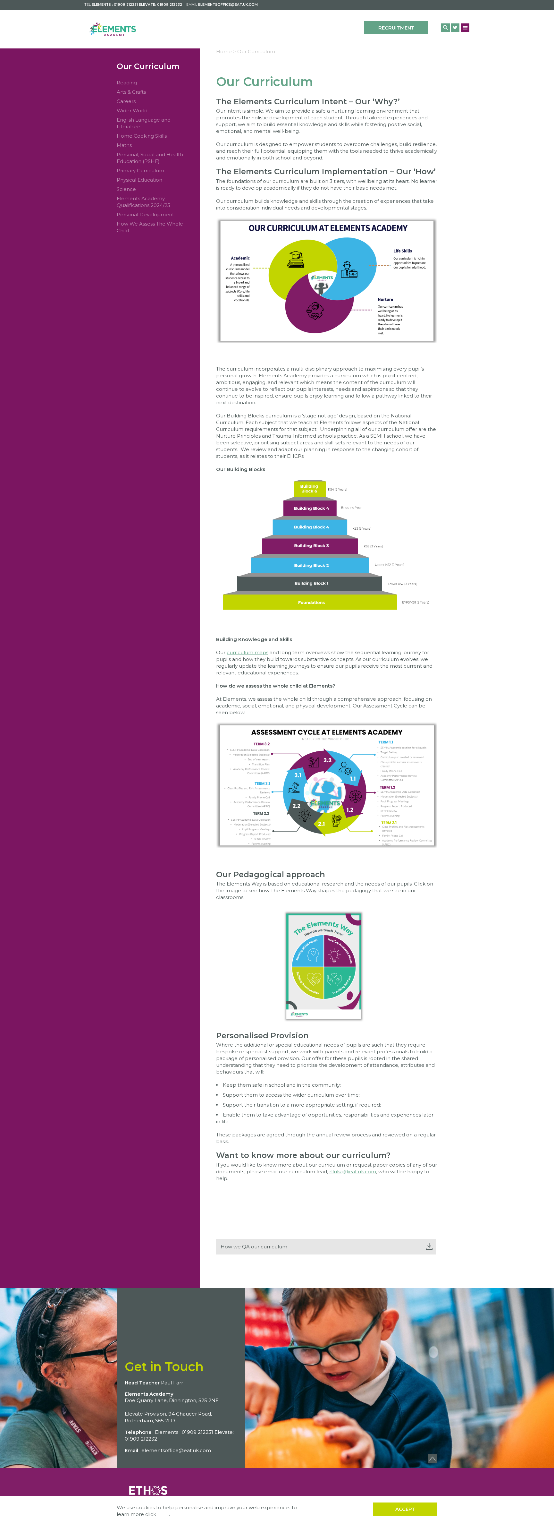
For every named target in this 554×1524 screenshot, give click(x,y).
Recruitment (396, 28)
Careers (126, 101)
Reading (127, 83)
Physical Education (139, 180)
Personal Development (145, 214)
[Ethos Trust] (148, 1489)
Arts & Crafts (131, 92)
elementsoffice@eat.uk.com (228, 5)
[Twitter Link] (455, 27)
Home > (226, 51)
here (163, 1514)
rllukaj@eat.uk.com (352, 1172)
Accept (405, 1509)
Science (126, 189)
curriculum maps (247, 652)
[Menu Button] (465, 27)
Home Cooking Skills (142, 136)
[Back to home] (113, 29)
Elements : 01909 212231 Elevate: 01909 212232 (137, 5)
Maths (124, 145)
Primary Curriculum (140, 170)
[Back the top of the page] (432, 1458)
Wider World (132, 110)
